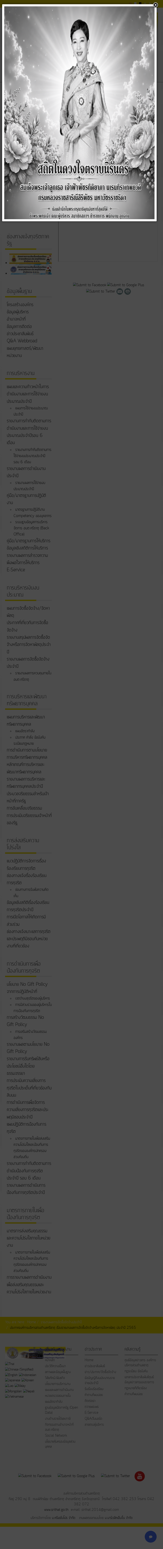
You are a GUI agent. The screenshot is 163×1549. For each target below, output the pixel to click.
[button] (155, 5)
